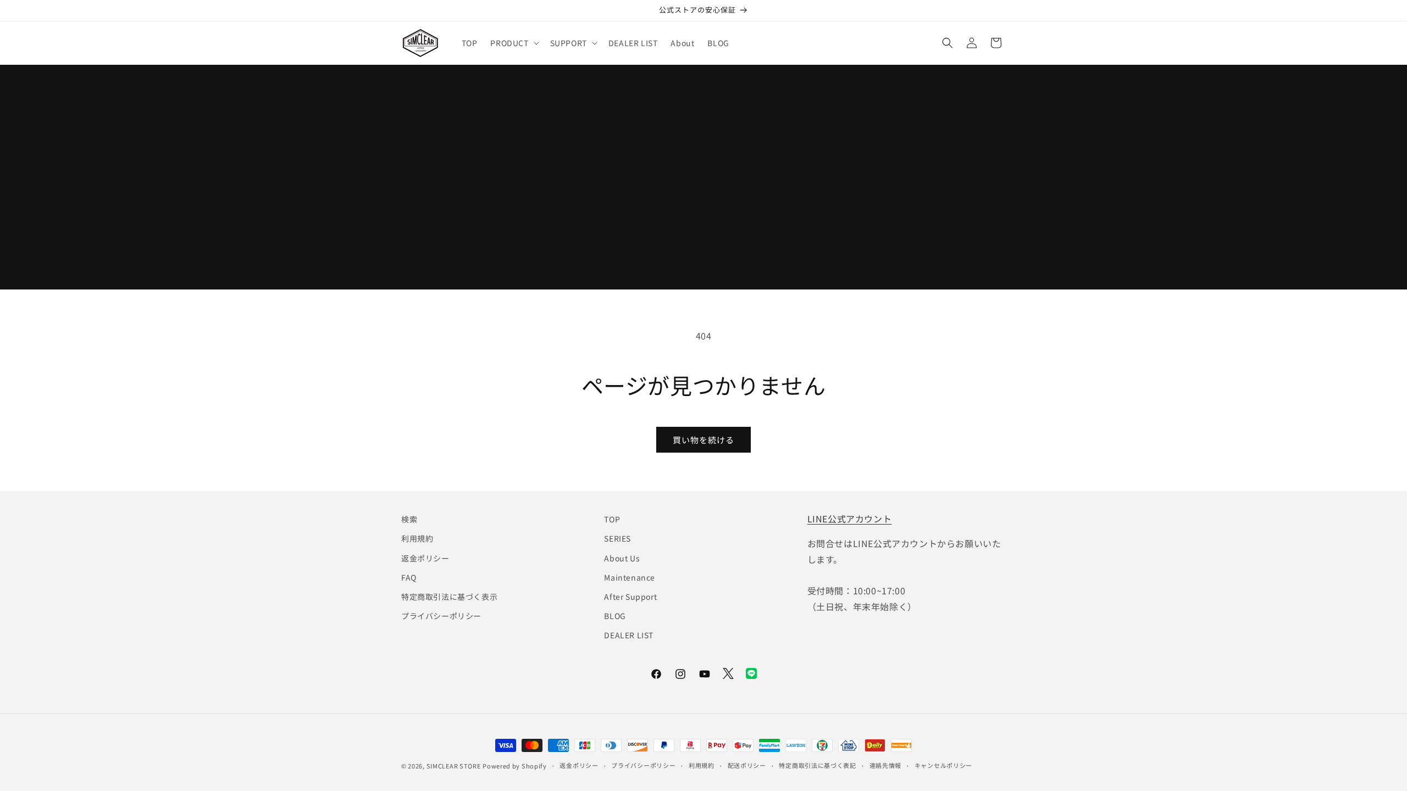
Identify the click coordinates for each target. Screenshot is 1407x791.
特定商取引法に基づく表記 (817, 765)
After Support (630, 596)
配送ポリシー (747, 765)
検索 (409, 519)
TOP (612, 519)
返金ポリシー (425, 558)
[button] (513, 42)
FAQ (409, 577)
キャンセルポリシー (943, 765)
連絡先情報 (885, 765)
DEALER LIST (628, 635)
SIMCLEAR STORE (453, 765)
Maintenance (629, 577)
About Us (622, 558)
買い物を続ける (703, 439)
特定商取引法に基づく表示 (449, 596)
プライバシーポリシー (441, 615)
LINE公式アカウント (849, 518)
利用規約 (417, 538)
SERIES (617, 538)
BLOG (614, 615)
